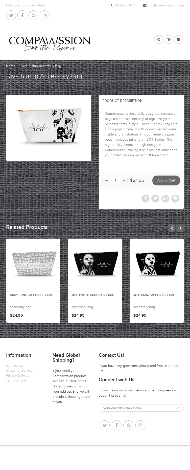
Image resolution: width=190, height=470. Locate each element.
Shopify (92, 455)
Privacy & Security (19, 375)
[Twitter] (11, 15)
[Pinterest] (33, 15)
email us (80, 386)
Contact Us (14, 365)
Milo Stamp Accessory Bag (154, 295)
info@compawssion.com (166, 5)
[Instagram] (44, 15)
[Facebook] (22, 15)
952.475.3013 (125, 5)
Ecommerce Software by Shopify (95, 460)
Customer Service (19, 370)
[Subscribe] (177, 408)
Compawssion (75, 455)
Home (10, 66)
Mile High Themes (124, 455)
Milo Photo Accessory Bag (92, 295)
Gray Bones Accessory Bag (31, 295)
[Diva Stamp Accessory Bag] (49, 127)
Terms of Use (16, 380)
